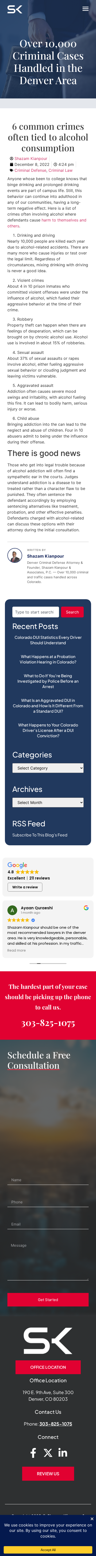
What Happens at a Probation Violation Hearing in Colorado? (48, 659)
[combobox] (35, 612)
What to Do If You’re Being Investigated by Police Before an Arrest (48, 681)
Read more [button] (16, 950)
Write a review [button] (25, 887)
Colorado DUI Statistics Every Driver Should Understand (48, 640)
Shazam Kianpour (45, 556)
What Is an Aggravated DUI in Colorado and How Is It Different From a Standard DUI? (48, 706)
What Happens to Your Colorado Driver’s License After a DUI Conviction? (48, 730)
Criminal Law (60, 170)
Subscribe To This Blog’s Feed (39, 834)
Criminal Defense (30, 170)
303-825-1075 (48, 1022)
